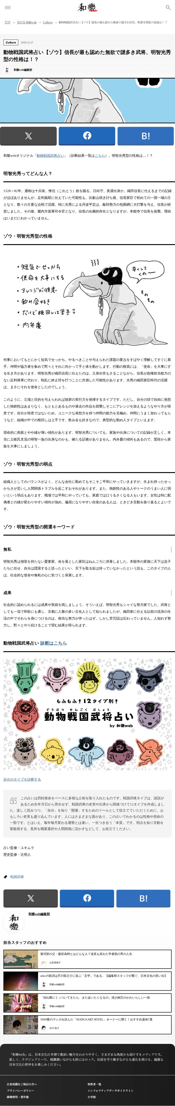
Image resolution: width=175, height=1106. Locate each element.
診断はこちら (53, 643)
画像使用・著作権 (18, 1097)
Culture (47, 22)
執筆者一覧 (94, 1084)
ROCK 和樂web (27, 22)
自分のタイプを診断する (22, 779)
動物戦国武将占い (50, 155)
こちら (100, 155)
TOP (7, 22)
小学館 (92, 1097)
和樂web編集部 (39, 914)
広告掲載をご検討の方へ (22, 1084)
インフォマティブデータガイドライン (111, 1090)
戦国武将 (17, 877)
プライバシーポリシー (20, 1090)
